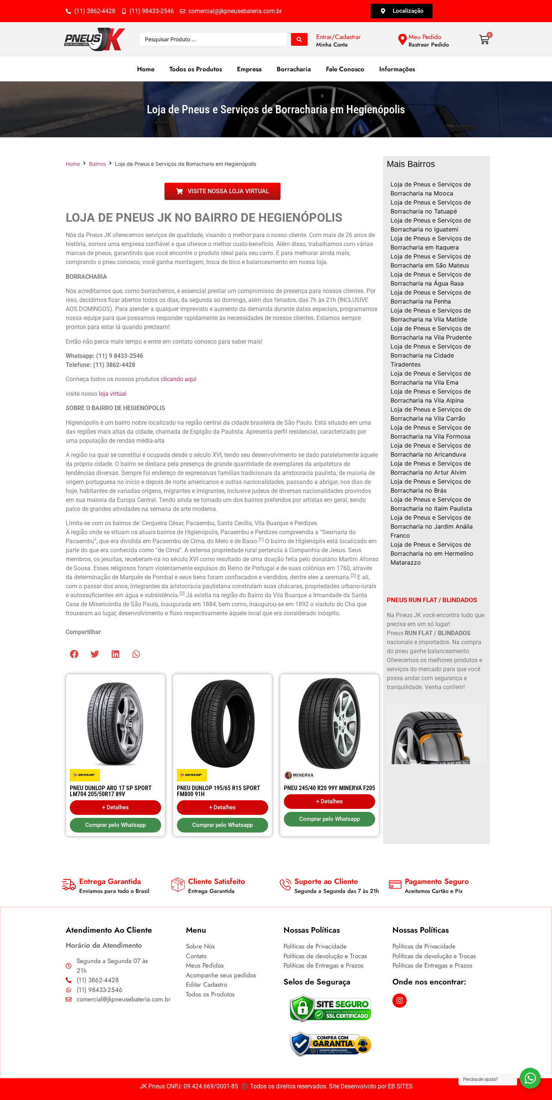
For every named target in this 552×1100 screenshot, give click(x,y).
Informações (397, 69)
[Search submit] (299, 39)
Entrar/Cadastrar (338, 36)
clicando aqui (178, 379)
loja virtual (113, 393)
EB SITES (400, 1086)
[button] (74, 654)
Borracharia (294, 69)
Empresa (249, 69)
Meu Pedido (425, 36)
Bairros (97, 164)
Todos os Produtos (195, 69)
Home (145, 69)
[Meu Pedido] (402, 39)
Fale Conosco (345, 69)
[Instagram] (399, 1000)
